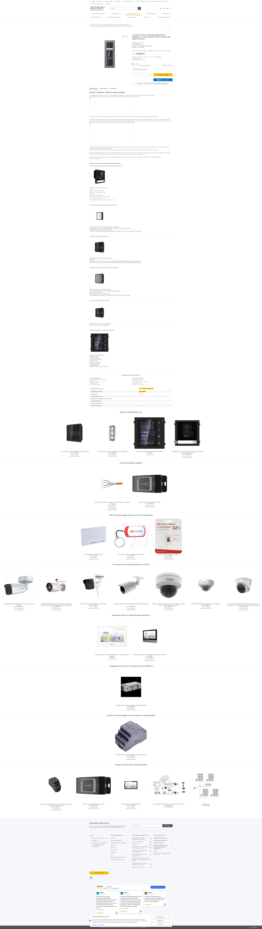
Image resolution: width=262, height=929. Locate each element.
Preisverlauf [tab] (113, 88)
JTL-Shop (255, 927)
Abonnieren (167, 825)
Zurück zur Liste (93, 24)
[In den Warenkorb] (90, 33)
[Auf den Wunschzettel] (127, 36)
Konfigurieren (160, 920)
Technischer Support (140, 1)
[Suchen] (139, 8)
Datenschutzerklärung (113, 826)
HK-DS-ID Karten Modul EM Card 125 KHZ (98, 236)
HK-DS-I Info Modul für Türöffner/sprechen (99, 300)
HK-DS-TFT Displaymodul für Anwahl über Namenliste (101, 330)
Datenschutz (101, 924)
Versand (159, 56)
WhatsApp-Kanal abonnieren (97, 3)
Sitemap (113, 847)
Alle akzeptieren (160, 917)
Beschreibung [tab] (93, 88)
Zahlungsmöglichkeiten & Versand (118, 857)
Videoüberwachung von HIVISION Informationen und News (141, 864)
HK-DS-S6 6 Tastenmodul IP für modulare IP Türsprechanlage (103, 205)
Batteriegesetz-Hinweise (116, 840)
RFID (140, 388)
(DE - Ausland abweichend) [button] (145, 65)
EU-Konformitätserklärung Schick (118, 842)
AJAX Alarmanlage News (141, 841)
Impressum (94, 924)
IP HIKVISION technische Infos (160, 838)
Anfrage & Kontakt (109, 1)
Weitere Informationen (162, 83)
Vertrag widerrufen (99, 873)
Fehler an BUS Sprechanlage (141, 867)
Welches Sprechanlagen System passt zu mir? (157, 1)
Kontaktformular (96, 846)
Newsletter (93, 1)
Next (259, 590)
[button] (160, 8)
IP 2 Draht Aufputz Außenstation (144, 45)
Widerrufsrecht (114, 850)
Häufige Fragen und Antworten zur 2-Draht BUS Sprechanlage (141, 847)
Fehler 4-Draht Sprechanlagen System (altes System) (162, 854)
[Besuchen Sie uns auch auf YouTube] (90, 878)
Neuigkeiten (141, 844)
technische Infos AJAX (158, 843)
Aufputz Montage (142, 391)
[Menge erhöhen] (149, 74)
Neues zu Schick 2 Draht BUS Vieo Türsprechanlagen (141, 851)
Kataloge (108, 3)
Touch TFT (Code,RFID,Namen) (147, 388)
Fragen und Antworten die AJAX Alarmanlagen (141, 855)
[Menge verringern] (133, 74)
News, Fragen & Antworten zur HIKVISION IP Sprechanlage (141, 838)
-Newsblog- (117, 1)
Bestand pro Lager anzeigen (141, 69)
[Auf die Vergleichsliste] (123, 36)
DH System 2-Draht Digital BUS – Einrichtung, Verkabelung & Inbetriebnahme (160, 847)
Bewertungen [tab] (103, 88)
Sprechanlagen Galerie (127, 1)
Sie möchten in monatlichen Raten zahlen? (152, 83)
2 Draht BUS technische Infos (160, 840)
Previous (3, 590)
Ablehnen (160, 924)
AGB (112, 854)
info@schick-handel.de (99, 844)
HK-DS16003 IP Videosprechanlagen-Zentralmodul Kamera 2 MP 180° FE (105, 165)
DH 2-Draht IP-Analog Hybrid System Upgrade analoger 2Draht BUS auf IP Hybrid (141, 859)
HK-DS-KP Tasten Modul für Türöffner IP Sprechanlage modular (103, 267)
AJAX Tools (100, 1)
